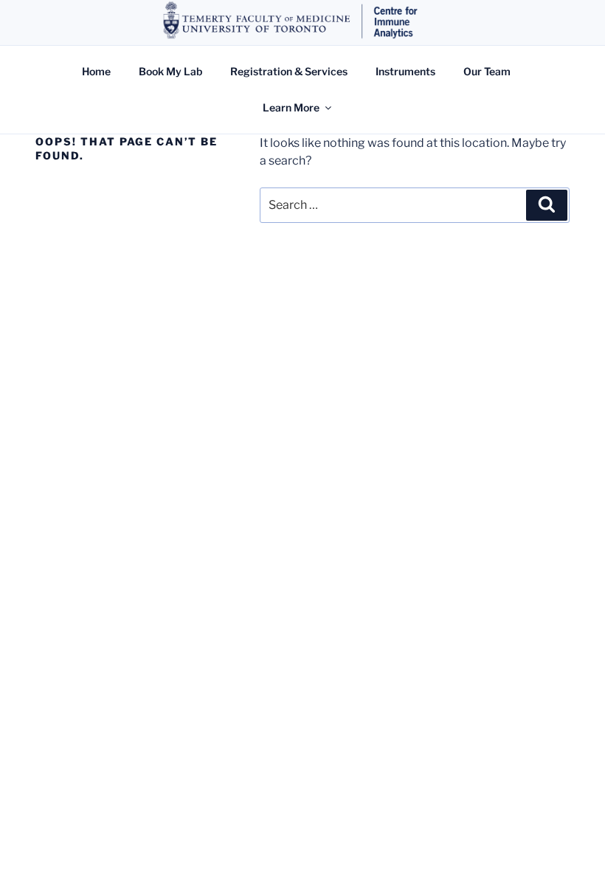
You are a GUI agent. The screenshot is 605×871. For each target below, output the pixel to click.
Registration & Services (289, 71)
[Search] (546, 205)
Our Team (487, 71)
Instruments (405, 71)
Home (96, 71)
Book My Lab (170, 71)
